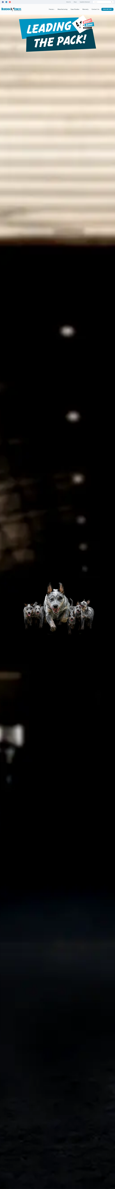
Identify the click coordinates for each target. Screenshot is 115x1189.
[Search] (111, 2)
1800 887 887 (107, 9)
